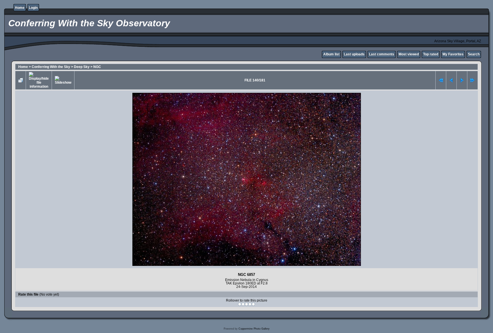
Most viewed (409, 54)
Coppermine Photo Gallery (254, 328)
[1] (239, 304)
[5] (253, 304)
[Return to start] (441, 80)
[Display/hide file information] (39, 80)
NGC (97, 67)
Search (474, 54)
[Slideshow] (63, 80)
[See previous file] (451, 80)
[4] (250, 304)
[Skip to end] (472, 80)
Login (33, 8)
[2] (243, 304)
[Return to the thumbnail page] (20, 80)
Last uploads (354, 54)
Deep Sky (82, 67)
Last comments (381, 54)
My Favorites (453, 54)
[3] (246, 304)
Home (20, 8)
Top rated (430, 54)
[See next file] (462, 80)
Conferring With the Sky (51, 67)
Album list (331, 54)
